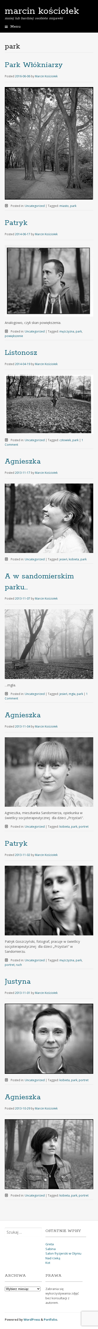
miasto (64, 206)
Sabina (50, 1249)
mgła (72, 694)
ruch (19, 965)
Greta (49, 1244)
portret (83, 827)
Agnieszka (23, 461)
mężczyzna (66, 331)
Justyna (18, 981)
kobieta (74, 559)
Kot (47, 1263)
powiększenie (14, 336)
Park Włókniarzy (34, 65)
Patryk (16, 223)
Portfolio (50, 1319)
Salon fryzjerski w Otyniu (63, 1253)
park (73, 206)
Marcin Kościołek (46, 76)
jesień (63, 559)
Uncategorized (35, 206)
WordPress (32, 1319)
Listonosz (21, 352)
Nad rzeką (52, 1258)
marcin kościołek (42, 11)
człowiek (65, 440)
